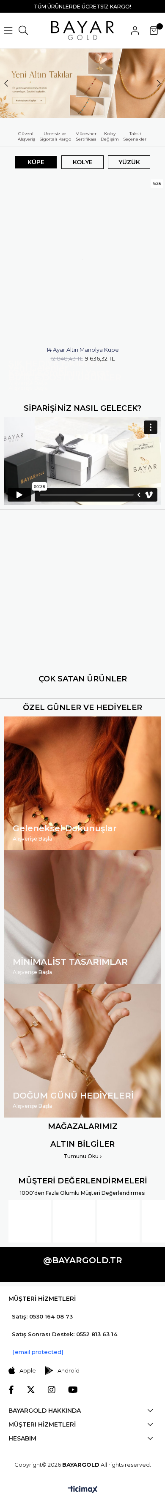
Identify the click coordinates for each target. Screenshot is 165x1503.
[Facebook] (11, 1390)
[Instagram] (51, 1390)
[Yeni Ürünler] (82, 83)
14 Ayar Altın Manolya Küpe (83, 349)
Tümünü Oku (81, 1156)
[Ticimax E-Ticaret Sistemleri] (83, 1490)
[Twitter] (31, 1390)
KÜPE (36, 162)
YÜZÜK (129, 162)
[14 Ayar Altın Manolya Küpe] (82, 259)
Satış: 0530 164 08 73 (42, 1316)
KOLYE (83, 162)
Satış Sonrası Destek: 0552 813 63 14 (64, 1334)
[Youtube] (73, 1390)
